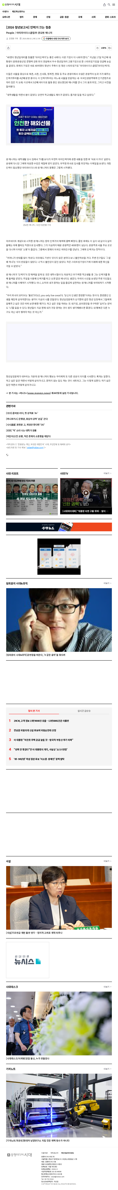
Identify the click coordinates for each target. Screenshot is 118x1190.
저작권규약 (54, 1153)
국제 (80, 16)
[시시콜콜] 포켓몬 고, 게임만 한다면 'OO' (25, 424)
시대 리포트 (12, 473)
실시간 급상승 (84, 710)
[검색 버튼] (109, 4)
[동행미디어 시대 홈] (11, 4)
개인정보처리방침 (67, 1153)
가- (97, 48)
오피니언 (6, 16)
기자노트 (11, 1069)
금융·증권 (64, 16)
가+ (110, 48)
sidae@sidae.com (35, 447)
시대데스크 (12, 987)
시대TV (64, 473)
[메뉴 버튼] (114, 5)
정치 (21, 16)
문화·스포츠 (110, 16)
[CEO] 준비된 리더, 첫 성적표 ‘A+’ (22, 413)
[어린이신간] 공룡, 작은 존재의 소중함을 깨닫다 (28, 436)
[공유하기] (104, 5)
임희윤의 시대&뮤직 (17, 583)
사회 (93, 16)
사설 (8, 861)
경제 (35, 16)
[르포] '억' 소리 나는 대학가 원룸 (21, 430)
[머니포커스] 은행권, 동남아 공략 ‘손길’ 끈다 (27, 419)
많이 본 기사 (34, 710)
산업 (48, 16)
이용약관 (44, 1153)
